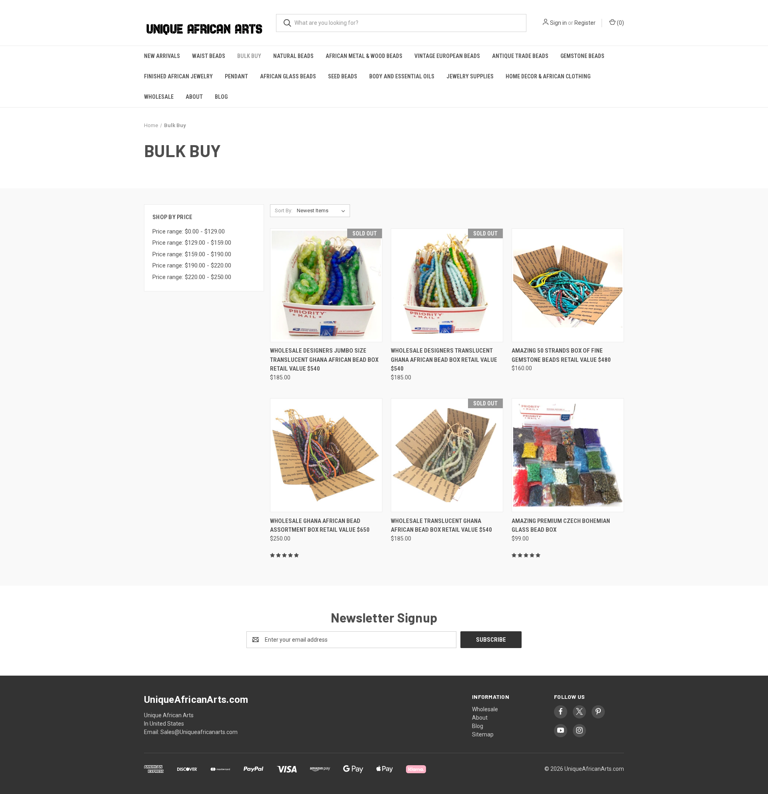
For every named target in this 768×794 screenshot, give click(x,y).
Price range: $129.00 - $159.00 (191, 242)
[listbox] (323, 211)
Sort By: (283, 210)
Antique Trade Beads (520, 56)
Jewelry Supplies (470, 76)
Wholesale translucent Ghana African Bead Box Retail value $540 (441, 525)
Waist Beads (208, 56)
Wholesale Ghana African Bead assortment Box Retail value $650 (320, 525)
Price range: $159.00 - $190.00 (191, 254)
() (620, 23)
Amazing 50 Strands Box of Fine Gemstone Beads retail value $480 (561, 355)
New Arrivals (162, 56)
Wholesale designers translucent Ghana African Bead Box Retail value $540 (444, 359)
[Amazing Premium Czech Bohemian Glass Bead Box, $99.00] (567, 455)
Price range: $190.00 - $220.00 (191, 265)
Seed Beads (342, 76)
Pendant (236, 76)
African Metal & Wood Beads (364, 56)
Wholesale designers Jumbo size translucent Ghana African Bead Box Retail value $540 (324, 359)
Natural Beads (293, 56)
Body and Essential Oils (401, 76)
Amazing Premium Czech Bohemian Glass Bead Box (561, 525)
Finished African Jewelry (178, 76)
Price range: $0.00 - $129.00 (188, 231)
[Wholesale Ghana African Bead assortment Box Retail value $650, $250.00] (326, 455)
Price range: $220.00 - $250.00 (191, 277)
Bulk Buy (249, 56)
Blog (221, 97)
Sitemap (483, 734)
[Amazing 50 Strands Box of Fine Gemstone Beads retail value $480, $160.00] (567, 285)
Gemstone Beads (582, 56)
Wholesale (159, 97)
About (194, 97)
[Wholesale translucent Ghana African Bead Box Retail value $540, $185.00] (447, 455)
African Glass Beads (288, 76)
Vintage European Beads (447, 56)
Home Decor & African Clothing (548, 76)
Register (585, 23)
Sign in (558, 23)
